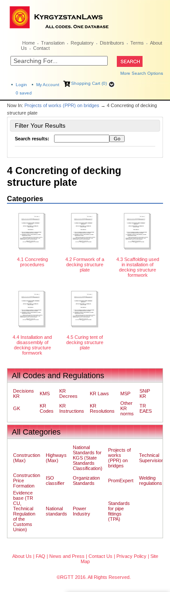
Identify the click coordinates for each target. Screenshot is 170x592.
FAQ (40, 556)
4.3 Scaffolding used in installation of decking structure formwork (137, 267)
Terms (137, 42)
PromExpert (120, 480)
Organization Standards (86, 480)
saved (24, 93)
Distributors (112, 42)
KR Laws (99, 393)
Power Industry (81, 511)
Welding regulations (150, 480)
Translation (53, 42)
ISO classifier (55, 480)
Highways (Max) (56, 458)
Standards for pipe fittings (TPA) (119, 511)
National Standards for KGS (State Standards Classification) (87, 458)
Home (28, 42)
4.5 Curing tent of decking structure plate (84, 342)
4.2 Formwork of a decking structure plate (84, 264)
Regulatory (82, 42)
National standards (56, 511)
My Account (47, 84)
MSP (125, 393)
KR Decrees (68, 393)
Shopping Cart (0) (89, 83)
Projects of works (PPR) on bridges (61, 105)
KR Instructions (71, 408)
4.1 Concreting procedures (32, 262)
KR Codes (47, 408)
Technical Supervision (151, 458)
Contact (41, 48)
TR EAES (145, 408)
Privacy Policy (131, 556)
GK (16, 408)
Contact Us (100, 556)
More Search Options (141, 73)
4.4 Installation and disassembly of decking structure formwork (32, 344)
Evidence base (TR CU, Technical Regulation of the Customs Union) (24, 511)
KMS (45, 393)
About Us (22, 556)
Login (21, 84)
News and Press (67, 556)
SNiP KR (144, 393)
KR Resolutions (102, 408)
